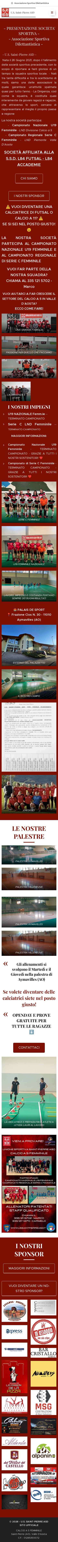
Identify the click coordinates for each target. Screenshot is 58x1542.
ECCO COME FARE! (29, 308)
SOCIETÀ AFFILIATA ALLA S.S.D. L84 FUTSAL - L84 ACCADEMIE (29, 158)
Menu (52, 12)
